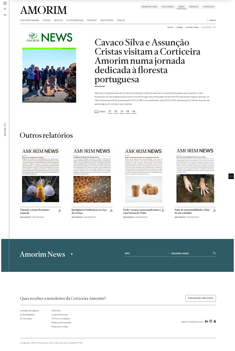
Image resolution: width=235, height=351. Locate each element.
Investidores (106, 20)
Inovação (92, 20)
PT (110, 111)
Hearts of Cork (149, 7)
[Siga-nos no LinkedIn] (206, 322)
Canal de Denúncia (59, 314)
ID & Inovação (26, 318)
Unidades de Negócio (29, 310)
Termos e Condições (60, 318)
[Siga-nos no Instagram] (210, 322)
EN (5, 15)
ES (122, 111)
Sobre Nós (56, 310)
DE (134, 111)
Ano (127, 253)
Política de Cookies (59, 326)
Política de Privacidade (61, 322)
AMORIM (39, 9)
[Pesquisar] (5, 9)
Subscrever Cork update (200, 298)
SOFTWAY (78, 343)
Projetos (193, 7)
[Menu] (5, 3)
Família (212, 20)
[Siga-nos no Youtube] (214, 322)
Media (181, 7)
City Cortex (167, 7)
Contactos (208, 7)
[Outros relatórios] (231, 176)
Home (170, 27)
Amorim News (192, 27)
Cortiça (46, 20)
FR (127, 111)
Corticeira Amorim (29, 20)
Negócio (58, 20)
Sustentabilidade (75, 20)
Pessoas (121, 20)
